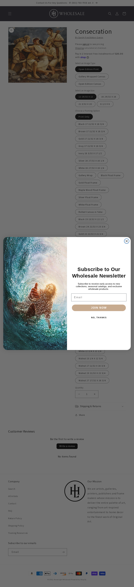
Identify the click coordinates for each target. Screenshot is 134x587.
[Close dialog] (126, 241)
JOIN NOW (99, 307)
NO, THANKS (99, 317)
